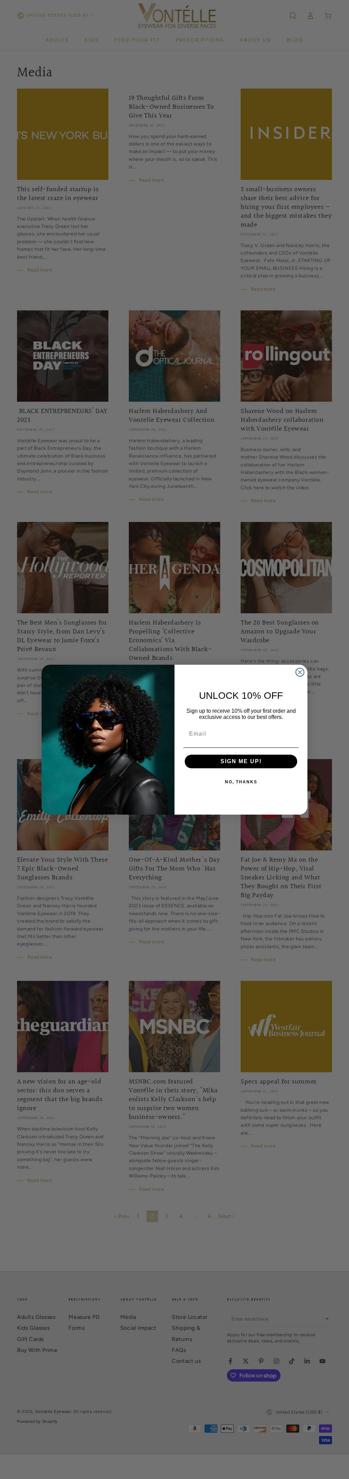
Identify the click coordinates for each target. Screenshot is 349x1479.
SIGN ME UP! (241, 761)
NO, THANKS (241, 782)
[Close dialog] (300, 672)
